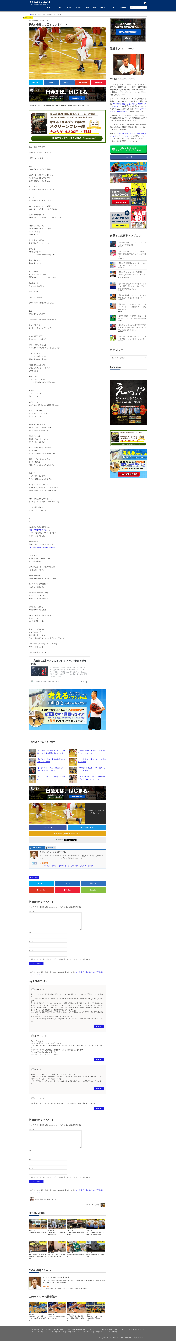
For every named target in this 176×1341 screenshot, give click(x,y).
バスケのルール (87, 1332)
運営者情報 (35, 1329)
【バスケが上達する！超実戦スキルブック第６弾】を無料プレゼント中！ (69, 866)
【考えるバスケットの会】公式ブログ (120, 1338)
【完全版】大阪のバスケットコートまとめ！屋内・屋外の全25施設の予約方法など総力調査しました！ (132, 286)
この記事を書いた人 (37, 847)
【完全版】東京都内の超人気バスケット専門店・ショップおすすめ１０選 (132, 338)
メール (31, 941)
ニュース (112, 7)
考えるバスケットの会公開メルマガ (52, 1329)
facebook (128, 157)
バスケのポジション (73, 1332)
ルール (86, 7)
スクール (123, 7)
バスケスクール (100, 1332)
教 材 (49, 7)
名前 (30, 932)
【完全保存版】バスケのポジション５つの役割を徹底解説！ (132, 244)
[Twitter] (33, 864)
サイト (31, 950)
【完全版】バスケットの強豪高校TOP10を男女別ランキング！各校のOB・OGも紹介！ (131, 274)
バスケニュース (125, 1329)
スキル (77, 7)
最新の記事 (51, 847)
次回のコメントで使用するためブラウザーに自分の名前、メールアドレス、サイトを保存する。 (60, 959)
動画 (94, 7)
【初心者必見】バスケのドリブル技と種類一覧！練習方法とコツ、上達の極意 (132, 254)
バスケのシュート (42, 1332)
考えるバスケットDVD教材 (98, 1329)
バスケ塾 (57, 7)
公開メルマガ (34, 877)
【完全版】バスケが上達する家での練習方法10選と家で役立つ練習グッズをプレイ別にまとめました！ (132, 327)
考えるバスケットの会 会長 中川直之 (55, 1277)
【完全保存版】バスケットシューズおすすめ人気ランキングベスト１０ (132, 296)
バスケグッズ (113, 1329)
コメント (31, 911)
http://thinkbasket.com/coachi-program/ (42, 547)
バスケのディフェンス (57, 1332)
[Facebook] (35, 864)
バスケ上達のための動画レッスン (77, 1329)
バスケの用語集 (112, 1332)
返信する (98, 1026)
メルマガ (68, 7)
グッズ (102, 7)
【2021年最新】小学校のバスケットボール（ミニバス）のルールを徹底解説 (132, 317)
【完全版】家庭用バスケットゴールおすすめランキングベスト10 (132, 264)
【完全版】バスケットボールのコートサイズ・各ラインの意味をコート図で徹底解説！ (132, 306)
